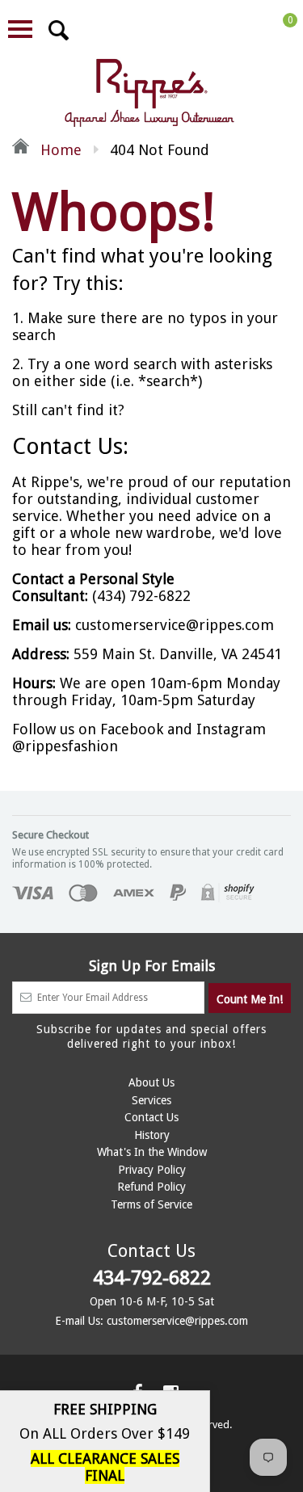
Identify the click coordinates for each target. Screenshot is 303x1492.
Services (151, 1100)
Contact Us (151, 1117)
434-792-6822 (152, 1278)
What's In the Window (152, 1151)
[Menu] (20, 29)
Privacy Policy (152, 1169)
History (152, 1134)
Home (59, 149)
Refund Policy (151, 1186)
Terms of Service (151, 1204)
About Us (151, 1082)
